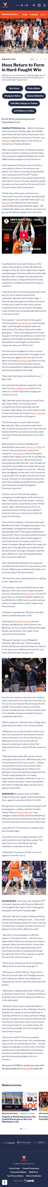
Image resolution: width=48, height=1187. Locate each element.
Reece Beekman (19, 388)
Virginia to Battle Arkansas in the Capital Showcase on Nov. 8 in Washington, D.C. (19, 1119)
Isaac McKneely (24, 323)
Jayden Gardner (38, 413)
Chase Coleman (24, 812)
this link (26, 1068)
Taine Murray (18, 453)
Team (24, 15)
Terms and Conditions (18, 1172)
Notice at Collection (33, 1176)
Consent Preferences (31, 1168)
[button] (21, 1128)
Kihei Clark (29, 594)
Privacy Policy (14, 1168)
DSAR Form (33, 1172)
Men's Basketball (10, 1113)
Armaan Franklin (22, 621)
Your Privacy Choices (15, 1176)
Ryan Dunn (23, 361)
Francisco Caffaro (34, 447)
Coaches (34, 15)
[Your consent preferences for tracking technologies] (4, 1182)
